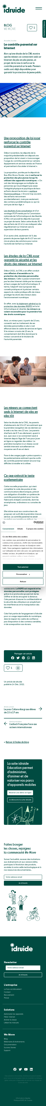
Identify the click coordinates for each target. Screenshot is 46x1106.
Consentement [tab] (8, 529)
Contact (7, 992)
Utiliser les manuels (11, 1023)
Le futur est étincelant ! (13, 989)
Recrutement (9, 995)
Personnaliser (21, 574)
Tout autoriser (23, 567)
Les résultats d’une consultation (18, 211)
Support (7, 1050)
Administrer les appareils (13, 1014)
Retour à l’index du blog (17, 742)
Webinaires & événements (14, 1042)
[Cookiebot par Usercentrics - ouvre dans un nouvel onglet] (33, 522)
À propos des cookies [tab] (34, 529)
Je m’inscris (23, 883)
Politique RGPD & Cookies (23, 1100)
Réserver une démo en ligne (20, 793)
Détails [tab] (20, 529)
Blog (6, 1039)
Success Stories (10, 1048)
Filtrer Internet (9, 1017)
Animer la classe (10, 1020)
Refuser (23, 581)
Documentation (10, 1045)
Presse (6, 998)
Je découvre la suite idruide (20, 800)
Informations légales (23, 1098)
